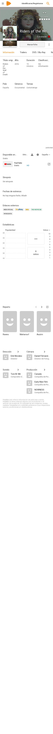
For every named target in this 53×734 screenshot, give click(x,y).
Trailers (23, 52)
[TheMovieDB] (37, 211)
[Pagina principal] (8, 5)
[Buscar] (48, 3)
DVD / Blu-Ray (38, 52)
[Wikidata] (8, 215)
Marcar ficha (32, 44)
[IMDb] (28, 211)
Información (8, 52)
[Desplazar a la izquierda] (36, 307)
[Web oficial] (9, 211)
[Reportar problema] (32, 154)
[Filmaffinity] (20, 211)
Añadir (24, 196)
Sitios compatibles (25, 155)
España (6, 88)
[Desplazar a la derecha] (42, 307)
